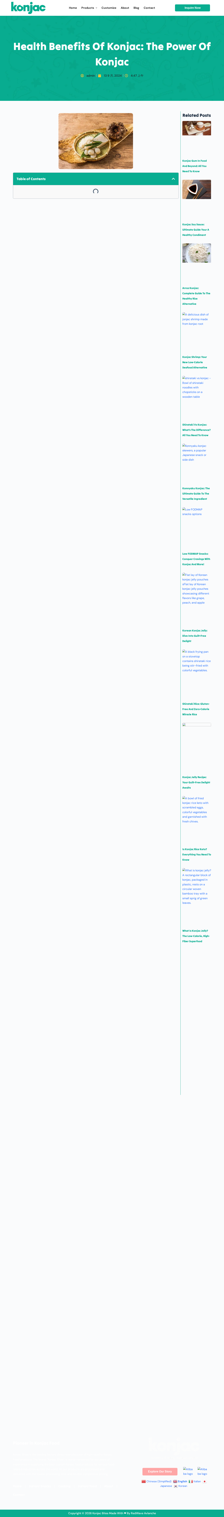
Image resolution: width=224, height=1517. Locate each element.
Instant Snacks (40, 1486)
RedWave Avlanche (143, 1513)
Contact (19, 1495)
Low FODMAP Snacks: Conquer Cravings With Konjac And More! (196, 559)
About (108, 1486)
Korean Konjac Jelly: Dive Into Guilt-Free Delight (194, 636)
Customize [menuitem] (109, 8)
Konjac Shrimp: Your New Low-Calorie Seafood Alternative (194, 362)
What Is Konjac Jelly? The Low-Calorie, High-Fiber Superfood (196, 936)
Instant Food (87, 1486)
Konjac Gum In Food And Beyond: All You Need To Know (194, 166)
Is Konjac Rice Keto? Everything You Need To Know (196, 854)
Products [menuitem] (87, 8)
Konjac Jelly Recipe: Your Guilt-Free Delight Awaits (196, 782)
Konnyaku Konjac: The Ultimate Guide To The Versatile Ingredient (196, 493)
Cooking (64, 1486)
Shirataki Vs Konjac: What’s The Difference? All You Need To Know (196, 430)
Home (17, 1486)
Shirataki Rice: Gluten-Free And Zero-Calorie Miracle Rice (195, 709)
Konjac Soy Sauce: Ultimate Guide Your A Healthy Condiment (195, 230)
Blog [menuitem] (136, 8)
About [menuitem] (125, 8)
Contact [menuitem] (149, 8)
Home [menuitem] (73, 8)
